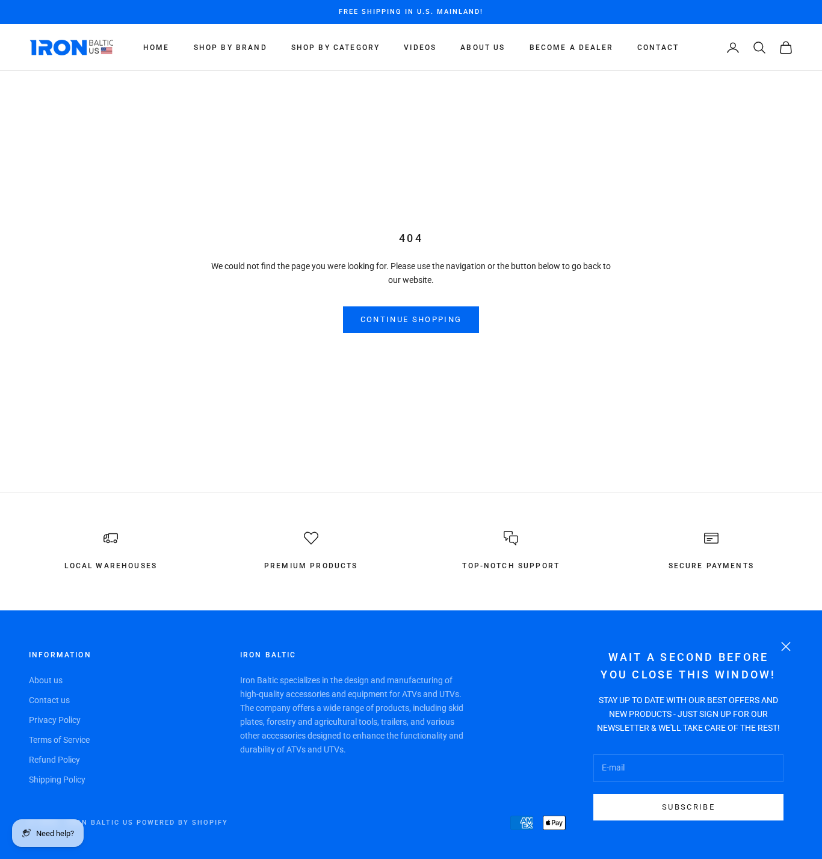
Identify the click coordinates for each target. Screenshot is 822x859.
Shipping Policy (57, 779)
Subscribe (688, 806)
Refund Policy (54, 759)
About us (46, 680)
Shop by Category (335, 47)
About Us (482, 47)
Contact (658, 47)
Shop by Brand (230, 47)
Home (156, 47)
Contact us (49, 700)
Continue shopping (411, 319)
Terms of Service (59, 740)
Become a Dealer (571, 47)
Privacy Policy (55, 720)
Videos (420, 47)
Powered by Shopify (183, 822)
